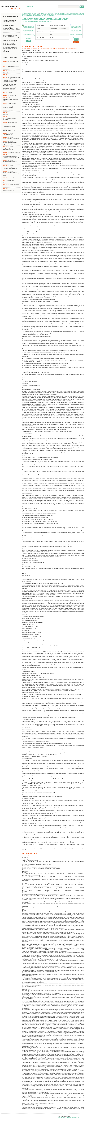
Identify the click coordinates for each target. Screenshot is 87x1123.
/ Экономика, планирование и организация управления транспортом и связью (11, 162)
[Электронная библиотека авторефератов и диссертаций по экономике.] (11, 7)
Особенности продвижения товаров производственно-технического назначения (9, 22)
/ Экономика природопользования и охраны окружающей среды (10, 143)
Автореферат (28, 38)
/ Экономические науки (10, 61)
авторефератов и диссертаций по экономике (68, 1117)
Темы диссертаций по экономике (30, 13)
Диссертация (76, 37)
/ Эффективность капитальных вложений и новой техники (10, 99)
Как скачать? (30, 6)
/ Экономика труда (9, 95)
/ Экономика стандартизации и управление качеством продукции (10, 148)
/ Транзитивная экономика (11, 152)
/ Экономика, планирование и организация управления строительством (10, 167)
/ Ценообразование (9, 103)
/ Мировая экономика (10, 122)
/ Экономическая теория (11, 64)
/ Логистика (7, 92)
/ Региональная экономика (11, 74)
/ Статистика (8, 110)
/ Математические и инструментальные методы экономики (9, 118)
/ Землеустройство (9, 178)
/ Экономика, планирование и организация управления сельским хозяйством (11, 156)
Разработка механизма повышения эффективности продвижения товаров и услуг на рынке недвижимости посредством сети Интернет (11, 28)
